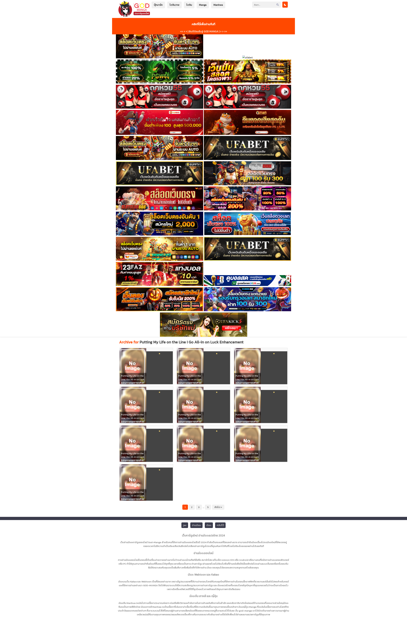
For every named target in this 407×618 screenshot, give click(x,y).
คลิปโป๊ (220, 525)
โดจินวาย (174, 5)
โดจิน (189, 5)
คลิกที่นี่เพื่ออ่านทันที (203, 24)
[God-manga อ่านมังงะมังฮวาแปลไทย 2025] (134, 15)
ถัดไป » (218, 507)
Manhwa (218, 5)
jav (184, 525)
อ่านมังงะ (196, 525)
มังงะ (208, 525)
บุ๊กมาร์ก (158, 5)
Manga (203, 5)
